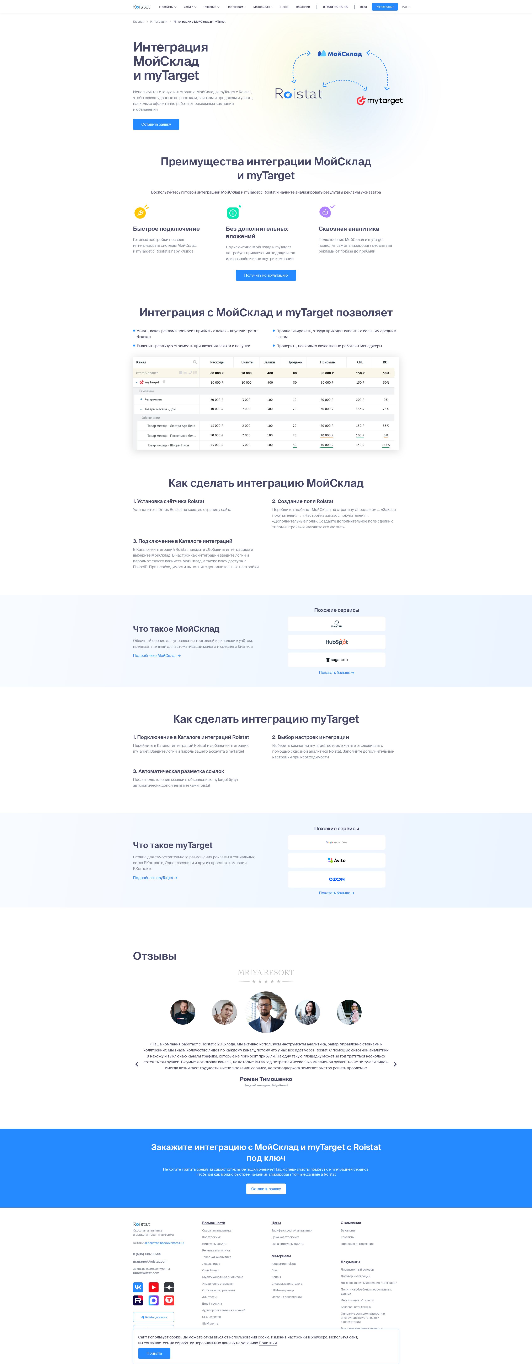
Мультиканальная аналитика (222, 1277)
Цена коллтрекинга (285, 1237)
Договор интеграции (355, 1276)
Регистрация (385, 7)
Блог (275, 1270)
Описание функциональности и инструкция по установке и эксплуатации (363, 1318)
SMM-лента (210, 1323)
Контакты (347, 1237)
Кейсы (276, 1277)
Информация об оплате (357, 1300)
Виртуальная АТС (214, 1244)
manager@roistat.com (150, 1261)
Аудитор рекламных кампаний (223, 1310)
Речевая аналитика (216, 1250)
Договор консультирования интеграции (369, 1283)
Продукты (166, 7)
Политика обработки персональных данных (366, 1291)
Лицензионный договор (357, 1269)
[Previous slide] (137, 1064)
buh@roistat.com (146, 1273)
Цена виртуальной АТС (288, 1244)
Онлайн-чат (210, 1270)
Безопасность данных (356, 1307)
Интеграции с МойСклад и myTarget (199, 21)
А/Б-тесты (209, 1297)
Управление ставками (218, 1283)
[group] (183, 1012)
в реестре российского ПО (164, 1243)
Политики (268, 1343)
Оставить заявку (156, 124)
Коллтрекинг (211, 1237)
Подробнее (155, 655)
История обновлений (287, 1297)
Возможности (213, 1223)
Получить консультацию (266, 275)
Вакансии (303, 7)
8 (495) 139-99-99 (335, 7)
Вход (363, 7)
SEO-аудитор (211, 1317)
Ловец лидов (211, 1264)
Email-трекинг (212, 1303)
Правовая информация (357, 1244)
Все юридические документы (362, 1328)
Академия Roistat (284, 1264)
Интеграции (158, 21)
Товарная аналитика (216, 1257)
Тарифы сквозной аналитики (292, 1230)
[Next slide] (395, 1064)
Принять (154, 1353)
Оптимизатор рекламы (218, 1290)
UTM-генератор (283, 1290)
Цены (284, 7)
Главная (138, 21)
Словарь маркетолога (287, 1283)
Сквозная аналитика (217, 1230)
